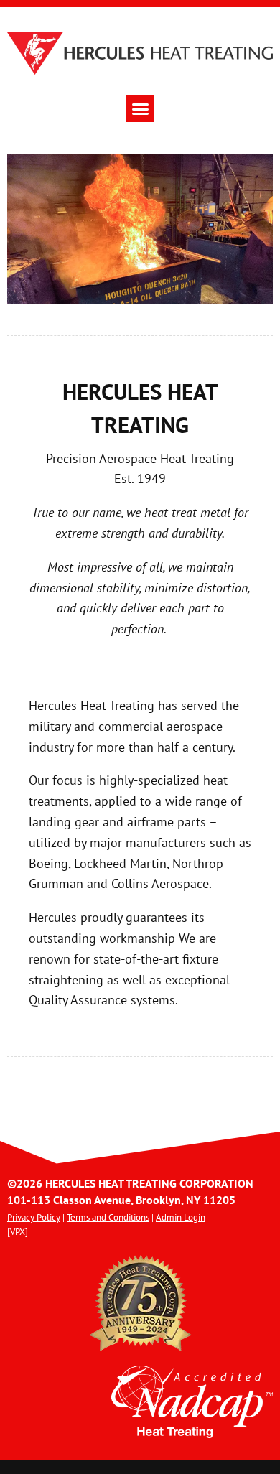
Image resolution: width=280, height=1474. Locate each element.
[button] (140, 108)
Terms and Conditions (108, 1217)
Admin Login (180, 1217)
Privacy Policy (33, 1217)
